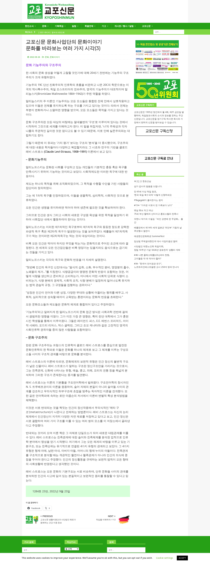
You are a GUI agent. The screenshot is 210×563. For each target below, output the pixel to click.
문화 (44, 25)
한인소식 (29, 25)
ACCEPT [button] (182, 558)
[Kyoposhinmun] (105, 21)
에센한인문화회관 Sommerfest (149, 236)
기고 (104, 25)
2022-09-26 (35, 57)
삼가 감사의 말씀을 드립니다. (148, 186)
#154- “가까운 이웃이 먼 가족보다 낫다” (153, 205)
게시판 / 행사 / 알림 (124, 25)
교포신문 (146, 25)
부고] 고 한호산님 (142, 181)
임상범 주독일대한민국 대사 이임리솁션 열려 (155, 241)
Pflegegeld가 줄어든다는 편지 (148, 200)
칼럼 (74, 25)
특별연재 (89, 25)
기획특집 (59, 25)
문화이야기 (55, 57)
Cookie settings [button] (164, 557)
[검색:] (168, 31)
